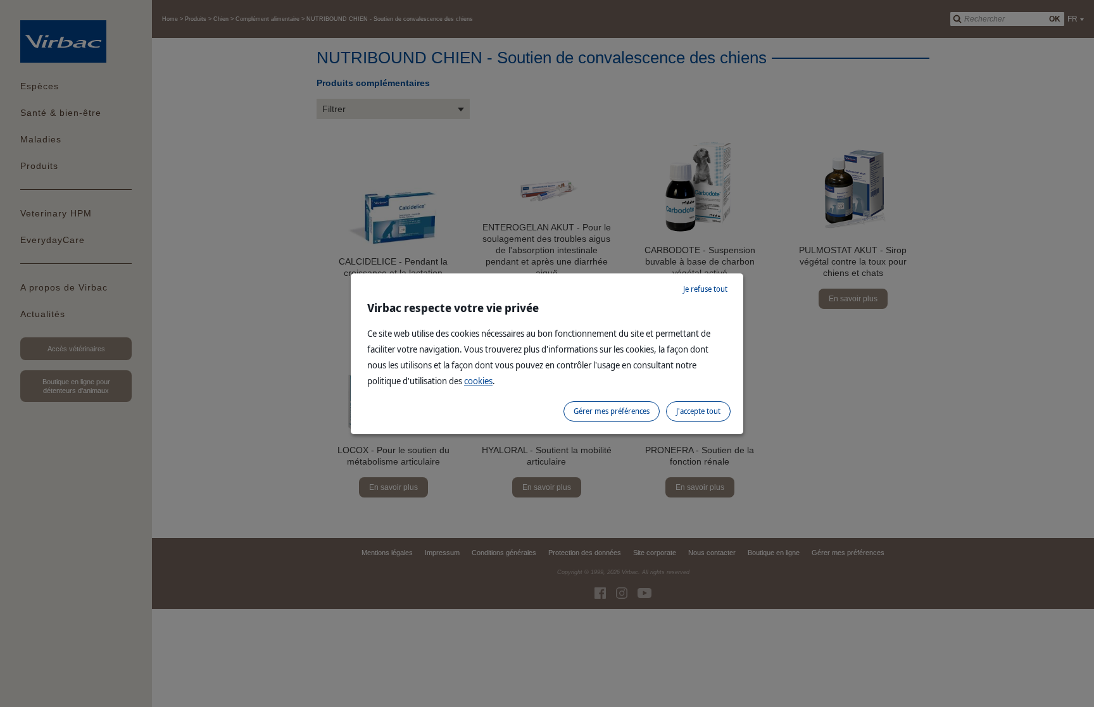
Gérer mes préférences (612, 411)
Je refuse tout (705, 289)
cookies (478, 381)
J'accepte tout (698, 411)
